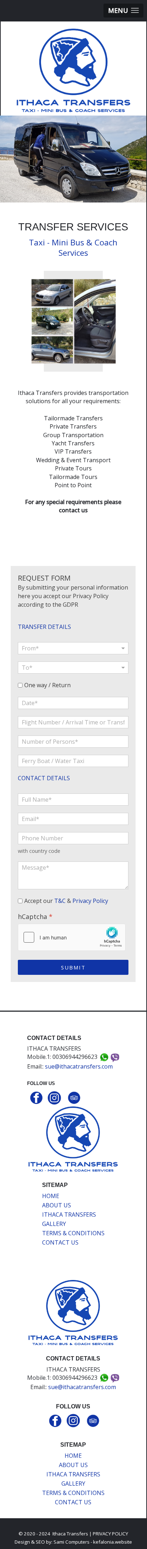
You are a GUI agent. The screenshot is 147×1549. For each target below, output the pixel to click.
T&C (60, 900)
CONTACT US (60, 1242)
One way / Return (47, 685)
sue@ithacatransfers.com (79, 1066)
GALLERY (54, 1224)
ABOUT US (56, 1205)
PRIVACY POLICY (110, 1533)
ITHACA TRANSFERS (69, 1214)
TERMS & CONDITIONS (73, 1233)
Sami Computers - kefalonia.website (93, 1542)
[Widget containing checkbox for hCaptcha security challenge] (72, 937)
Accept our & (66, 900)
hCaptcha (35, 916)
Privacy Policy (90, 900)
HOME (50, 1196)
